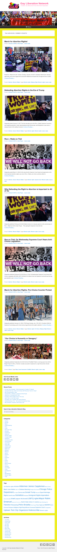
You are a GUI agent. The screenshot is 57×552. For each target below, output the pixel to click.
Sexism (14, 130)
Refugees (10, 507)
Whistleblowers (8, 473)
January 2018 (7, 531)
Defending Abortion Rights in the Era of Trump (24, 90)
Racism (6, 461)
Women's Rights (16, 82)
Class (6, 426)
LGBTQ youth (7, 447)
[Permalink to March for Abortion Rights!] (28, 72)
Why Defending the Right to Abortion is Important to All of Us (28, 190)
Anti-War (6, 422)
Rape (17, 369)
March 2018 (7, 528)
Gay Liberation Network (34, 3)
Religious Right (34, 82)
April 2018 (7, 527)
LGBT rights (7, 444)
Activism (16, 486)
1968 (5, 486)
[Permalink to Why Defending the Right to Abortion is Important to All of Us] (28, 222)
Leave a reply (27, 43)
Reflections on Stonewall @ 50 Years (12, 395)
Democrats (21, 492)
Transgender (48, 507)
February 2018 (8, 530)
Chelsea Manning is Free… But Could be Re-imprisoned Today (17, 401)
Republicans (26, 507)
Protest (6, 460)
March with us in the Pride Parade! (12, 398)
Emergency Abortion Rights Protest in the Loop (14, 396)
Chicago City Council (34, 489)
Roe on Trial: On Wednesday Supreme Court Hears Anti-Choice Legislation (28, 240)
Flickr (17, 379)
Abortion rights (27, 82)
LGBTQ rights (33, 498)
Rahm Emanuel (8, 463)
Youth (6, 476)
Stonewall (7, 466)
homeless (20, 495)
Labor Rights (7, 442)
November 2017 (8, 534)
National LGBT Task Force (16, 502)
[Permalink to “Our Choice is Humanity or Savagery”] (28, 360)
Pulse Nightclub (40, 505)
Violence (32, 510)
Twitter (8, 379)
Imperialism (7, 438)
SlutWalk (29, 369)
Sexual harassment (22, 369)
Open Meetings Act (43, 502)
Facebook (5, 379)
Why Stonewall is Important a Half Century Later (14, 402)
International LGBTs (9, 440)
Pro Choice (37, 328)
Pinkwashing (14, 505)
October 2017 (7, 535)
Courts (6, 428)
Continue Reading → (9, 78)
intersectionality (7, 498)
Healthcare (7, 434)
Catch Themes (52, 548)
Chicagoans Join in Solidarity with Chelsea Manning (15, 399)
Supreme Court (38, 179)
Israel (13, 498)
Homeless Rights (8, 435)
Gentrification (7, 432)
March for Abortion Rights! (16, 41)
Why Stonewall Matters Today (11, 392)
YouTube (14, 379)
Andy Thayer (20, 43)
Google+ (11, 379)
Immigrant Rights (8, 437)
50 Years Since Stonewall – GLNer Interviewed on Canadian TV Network (19, 389)
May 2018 (7, 525)
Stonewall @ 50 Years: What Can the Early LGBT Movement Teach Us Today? (21, 390)
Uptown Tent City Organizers (16, 510)
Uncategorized (8, 470)
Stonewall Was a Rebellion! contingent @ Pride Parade (16, 393)
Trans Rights (7, 467)
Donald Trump (30, 492)
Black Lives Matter (9, 489)
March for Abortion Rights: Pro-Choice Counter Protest (28, 290)
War (5, 472)
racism (47, 505)
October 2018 (7, 521)
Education (7, 431)
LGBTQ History (8, 445)
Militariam (7, 450)
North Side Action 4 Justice (30, 502)
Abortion (10, 82)
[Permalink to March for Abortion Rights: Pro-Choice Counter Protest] (28, 321)
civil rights (16, 492)
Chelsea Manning (8, 425)
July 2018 (7, 524)
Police (6, 456)
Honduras (26, 495)
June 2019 (7, 519)
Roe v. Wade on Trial (13, 139)
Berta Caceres (48, 486)
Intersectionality (8, 441)
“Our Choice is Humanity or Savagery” (20, 338)
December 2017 (8, 532)
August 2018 (7, 522)
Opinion (6, 453)
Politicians (7, 457)
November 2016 (8, 537)
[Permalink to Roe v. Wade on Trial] (28, 170)
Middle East (7, 448)
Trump (6, 469)
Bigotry (6, 423)
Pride (6, 459)
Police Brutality (24, 505)
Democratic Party (8, 429)
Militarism (7, 451)
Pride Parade (33, 505)
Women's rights (41, 82)
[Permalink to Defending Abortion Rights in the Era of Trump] (28, 121)
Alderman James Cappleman (32, 486)
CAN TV (17, 489)
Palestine (7, 454)
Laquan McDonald (21, 498)
